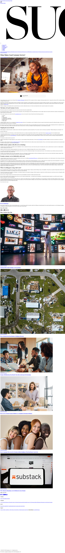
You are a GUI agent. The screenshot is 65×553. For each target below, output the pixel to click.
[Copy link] (8, 210)
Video (9, 498)
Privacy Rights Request (20, 509)
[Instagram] (3, 494)
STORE (3, 50)
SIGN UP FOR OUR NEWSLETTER (6, 0)
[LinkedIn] (4, 494)
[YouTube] (5, 494)
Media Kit (6, 498)
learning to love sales (19, 122)
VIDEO (3, 49)
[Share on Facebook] (1, 210)
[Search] (1, 2)
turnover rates (6, 104)
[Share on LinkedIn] (4, 210)
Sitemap (38, 509)
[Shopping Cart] (0, 3)
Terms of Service (14, 509)
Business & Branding (11, 51)
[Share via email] (6, 210)
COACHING (4, 47)
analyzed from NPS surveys (33, 158)
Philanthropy (30, 51)
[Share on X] (3, 210)
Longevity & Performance (18, 51)
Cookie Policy (26, 509)
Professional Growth (25, 51)
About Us (1, 498)
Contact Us (2, 509)
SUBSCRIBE (3, 3)
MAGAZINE (4, 45)
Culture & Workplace (38, 51)
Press (4, 498)
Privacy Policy (9, 509)
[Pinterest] (6, 494)
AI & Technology (3, 51)
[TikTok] (7, 494)
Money (7, 51)
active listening (40, 139)
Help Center (5, 509)
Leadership (33, 51)
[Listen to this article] (21, 96)
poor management (13, 135)
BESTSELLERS (4, 46)
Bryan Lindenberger (4, 57)
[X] (1, 494)
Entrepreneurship (44, 51)
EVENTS (3, 48)
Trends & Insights (49, 51)
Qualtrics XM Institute (21, 100)
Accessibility (35, 509)
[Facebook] (0, 494)
